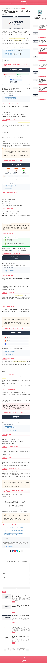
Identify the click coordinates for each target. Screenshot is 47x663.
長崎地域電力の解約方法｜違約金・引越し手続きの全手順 (13, 529)
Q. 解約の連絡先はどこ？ (8, 426)
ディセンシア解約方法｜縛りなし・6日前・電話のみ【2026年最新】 (43, 57)
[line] (20, 551)
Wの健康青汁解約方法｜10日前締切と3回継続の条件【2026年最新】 (42, 41)
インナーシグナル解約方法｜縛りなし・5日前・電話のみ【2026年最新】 (43, 34)
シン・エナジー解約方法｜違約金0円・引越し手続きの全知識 (13, 527)
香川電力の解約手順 (8, 51)
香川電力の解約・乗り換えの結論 (10, 50)
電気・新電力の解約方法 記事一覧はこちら (10, 534)
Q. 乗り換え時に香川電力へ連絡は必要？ (11, 427)
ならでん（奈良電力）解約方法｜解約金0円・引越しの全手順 (13, 530)
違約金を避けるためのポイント (9, 271)
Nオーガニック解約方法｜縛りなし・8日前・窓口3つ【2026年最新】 (43, 26)
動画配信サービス (12, 3)
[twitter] (10, 551)
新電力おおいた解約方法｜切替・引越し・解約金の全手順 (13, 531)
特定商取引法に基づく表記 (28, 657)
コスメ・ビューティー (34, 3)
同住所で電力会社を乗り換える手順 (10, 185)
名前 (4, 573)
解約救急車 (23, 1)
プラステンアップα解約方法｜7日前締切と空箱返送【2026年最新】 (43, 49)
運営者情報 (34, 657)
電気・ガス (4, 554)
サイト (4, 581)
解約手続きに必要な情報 (8, 188)
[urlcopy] (22, 551)
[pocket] (15, 551)
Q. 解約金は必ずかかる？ (8, 428)
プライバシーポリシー (14, 657)
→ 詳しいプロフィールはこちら (8, 546)
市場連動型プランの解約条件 (9, 270)
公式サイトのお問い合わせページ (16, 250)
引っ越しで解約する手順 (8, 186)
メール (4, 577)
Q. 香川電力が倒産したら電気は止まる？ (11, 430)
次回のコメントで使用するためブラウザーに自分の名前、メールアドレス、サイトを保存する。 (16, 585)
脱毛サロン (27, 3)
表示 (7, 60)
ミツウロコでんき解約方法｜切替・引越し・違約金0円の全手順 (13, 533)
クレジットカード (41, 3)
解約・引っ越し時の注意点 (9, 54)
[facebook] (13, 551)
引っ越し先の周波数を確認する (9, 354)
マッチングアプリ (5, 3)
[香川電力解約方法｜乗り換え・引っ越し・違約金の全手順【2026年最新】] (17, 551)
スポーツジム (20, 3)
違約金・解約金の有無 (8, 53)
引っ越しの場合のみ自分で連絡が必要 (10, 98)
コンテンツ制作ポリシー (21, 657)
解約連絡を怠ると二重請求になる (10, 351)
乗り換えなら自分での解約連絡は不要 (10, 97)
